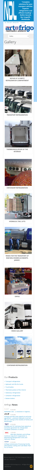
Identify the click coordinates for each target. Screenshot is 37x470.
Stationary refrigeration (12, 393)
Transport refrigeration (12, 381)
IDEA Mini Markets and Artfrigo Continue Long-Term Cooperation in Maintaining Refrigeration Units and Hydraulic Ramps (17, 437)
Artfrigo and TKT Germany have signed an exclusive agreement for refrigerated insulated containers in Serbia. (17, 427)
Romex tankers (10, 398)
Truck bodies (9, 387)
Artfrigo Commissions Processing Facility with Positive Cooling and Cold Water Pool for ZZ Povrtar (17, 445)
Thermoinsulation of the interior (15, 390)
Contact (22, 22)
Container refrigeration (12, 395)
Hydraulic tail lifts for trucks (14, 384)
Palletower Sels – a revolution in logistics (17, 411)
